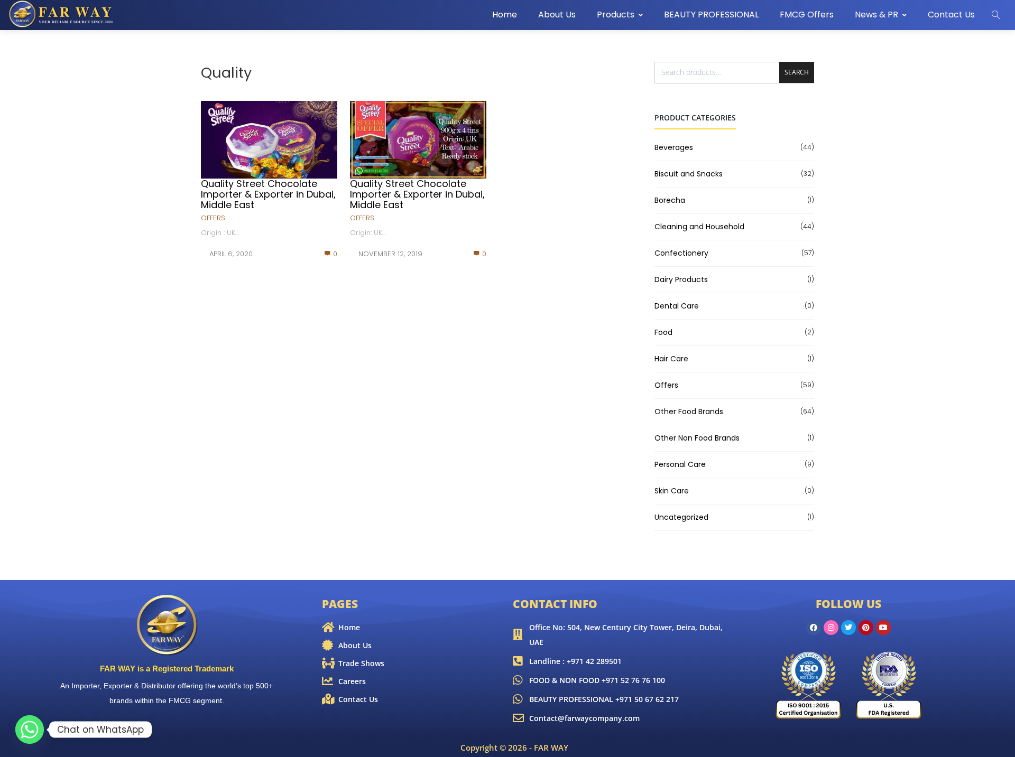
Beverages (673, 147)
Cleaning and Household (699, 226)
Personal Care (680, 464)
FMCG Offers (807, 14)
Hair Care (671, 358)
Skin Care (671, 490)
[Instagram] (831, 627)
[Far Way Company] (61, 14)
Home (504, 14)
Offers (213, 218)
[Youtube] (883, 627)
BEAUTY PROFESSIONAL (711, 14)
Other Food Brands (688, 411)
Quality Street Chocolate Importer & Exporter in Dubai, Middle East (268, 194)
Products (615, 14)
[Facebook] (813, 627)
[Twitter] (848, 627)
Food (663, 332)
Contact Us (951, 14)
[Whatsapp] (29, 729)
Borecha (669, 200)
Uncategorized (681, 517)
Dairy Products (681, 279)
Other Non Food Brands (697, 438)
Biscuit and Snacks (688, 174)
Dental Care (676, 306)
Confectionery (681, 253)
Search (797, 72)
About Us (557, 14)
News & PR (876, 14)
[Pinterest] (866, 627)
